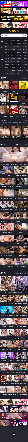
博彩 (2, 42)
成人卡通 (19, 52)
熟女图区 (19, 61)
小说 (2, 66)
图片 (2, 60)
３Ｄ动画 (25, 46)
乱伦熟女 (19, 55)
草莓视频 (19, 70)
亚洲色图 (13, 58)
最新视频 (3, 145)
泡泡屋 (12, 73)
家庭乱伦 (13, 64)
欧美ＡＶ (19, 46)
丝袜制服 (13, 49)
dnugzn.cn (14, 31)
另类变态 (25, 55)
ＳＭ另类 (25, 49)
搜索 (25, 35)
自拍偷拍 (13, 46)
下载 (26, 120)
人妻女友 (19, 64)
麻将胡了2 (7, 43)
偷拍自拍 (13, 52)
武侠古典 (25, 64)
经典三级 (13, 55)
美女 (17, 144)
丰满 (17, 273)
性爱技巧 (25, 67)
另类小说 (13, 67)
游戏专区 (25, 40)
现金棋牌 (19, 43)
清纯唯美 (13, 61)
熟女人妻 (7, 49)
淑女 (21, 273)
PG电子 (7, 40)
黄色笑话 (19, 67)
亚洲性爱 (7, 52)
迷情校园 (7, 67)
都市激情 (7, 64)
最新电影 (3, 273)
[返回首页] (26, 439)
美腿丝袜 (7, 61)
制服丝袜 (7, 55)
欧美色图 (19, 58)
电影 (2, 54)
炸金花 (12, 43)
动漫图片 (25, 58)
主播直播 (19, 49)
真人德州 (13, 40)
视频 (2, 48)
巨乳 (21, 144)
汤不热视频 (25, 70)
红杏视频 (7, 73)
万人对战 (19, 40)
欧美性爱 (25, 52)
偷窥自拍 (7, 58)
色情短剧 (19, 73)
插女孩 (7, 70)
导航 (2, 72)
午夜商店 (13, 70)
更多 (26, 144)
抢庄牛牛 (25, 43)
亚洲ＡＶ (7, 46)
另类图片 (25, 61)
